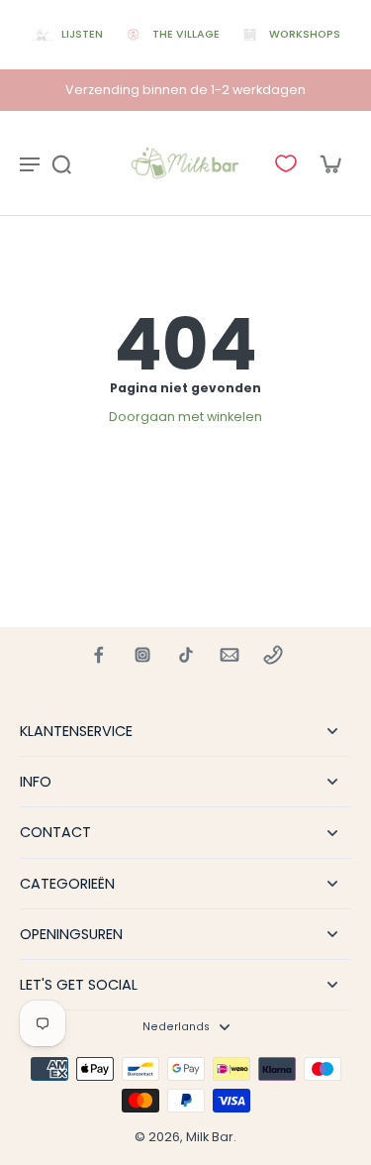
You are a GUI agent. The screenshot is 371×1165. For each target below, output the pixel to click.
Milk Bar (209, 1136)
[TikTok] (186, 655)
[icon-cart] (329, 163)
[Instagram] (142, 655)
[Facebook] (99, 655)
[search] (61, 163)
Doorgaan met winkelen (185, 416)
